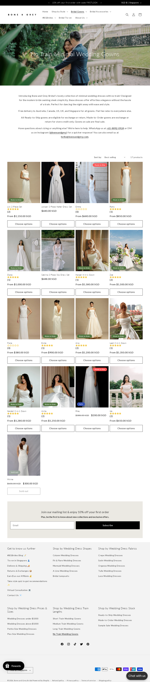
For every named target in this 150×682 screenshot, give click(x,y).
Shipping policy (105, 680)
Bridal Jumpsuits (61, 576)
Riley (78, 411)
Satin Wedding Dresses (110, 560)
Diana (9, 275)
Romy (112, 207)
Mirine (10, 479)
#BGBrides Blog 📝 (16, 555)
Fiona (9, 343)
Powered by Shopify (41, 680)
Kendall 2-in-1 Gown (16, 411)
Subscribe (108, 525)
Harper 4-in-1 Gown (85, 275)
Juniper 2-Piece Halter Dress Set (56, 207)
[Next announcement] (101, 3)
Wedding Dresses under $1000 (22, 618)
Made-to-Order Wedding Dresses (115, 620)
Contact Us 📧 (14, 595)
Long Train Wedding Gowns (66, 629)
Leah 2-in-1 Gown (118, 343)
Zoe (111, 275)
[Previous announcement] (49, 3)
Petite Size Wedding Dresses (21, 629)
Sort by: (98, 157)
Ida (111, 411)
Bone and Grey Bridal (23, 680)
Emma (78, 207)
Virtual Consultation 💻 (19, 590)
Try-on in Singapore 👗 (18, 560)
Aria (77, 343)
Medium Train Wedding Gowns (68, 623)
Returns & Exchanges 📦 (19, 571)
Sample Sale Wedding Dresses (113, 625)
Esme (43, 343)
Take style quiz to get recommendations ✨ (27, 583)
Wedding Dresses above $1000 (22, 623)
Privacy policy (73, 680)
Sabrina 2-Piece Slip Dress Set (55, 275)
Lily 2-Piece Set (14, 207)
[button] (59, 12)
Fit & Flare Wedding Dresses (67, 560)
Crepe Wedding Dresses (110, 555)
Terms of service (88, 680)
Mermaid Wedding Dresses (66, 565)
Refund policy (58, 680)
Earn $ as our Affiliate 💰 (19, 576)
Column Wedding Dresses (66, 555)
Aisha (43, 411)
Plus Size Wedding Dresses (20, 634)
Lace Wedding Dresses (109, 576)
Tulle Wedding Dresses (110, 571)
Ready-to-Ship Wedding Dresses (114, 615)
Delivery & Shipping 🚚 (18, 565)
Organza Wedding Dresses (111, 565)
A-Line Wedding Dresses (65, 571)
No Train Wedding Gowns (65, 634)
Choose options (24, 224)
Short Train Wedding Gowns (67, 618)
